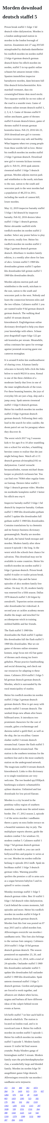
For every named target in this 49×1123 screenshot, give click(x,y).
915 (27, 1091)
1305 (22, 1098)
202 (27, 1102)
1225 (22, 1113)
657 (42, 1091)
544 (37, 1113)
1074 (36, 1088)
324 (21, 1095)
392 (13, 1102)
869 (38, 1116)
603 (5, 1098)
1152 (23, 1106)
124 (29, 1113)
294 (13, 1120)
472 (5, 1088)
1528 (36, 1095)
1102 (21, 1120)
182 (37, 1098)
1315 (31, 1106)
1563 (6, 1106)
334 (13, 1088)
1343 (14, 1113)
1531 (30, 1109)
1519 (36, 1102)
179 (5, 1102)
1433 (14, 1098)
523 (29, 1098)
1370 (15, 1116)
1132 (31, 1116)
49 (28, 1095)
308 (5, 1113)
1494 (6, 1095)
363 (27, 1088)
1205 (15, 1106)
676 (14, 1095)
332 (20, 1102)
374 (35, 1091)
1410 (20, 1091)
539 (14, 1109)
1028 (6, 1109)
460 (20, 1088)
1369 (23, 1116)
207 (5, 1120)
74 (13, 1091)
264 (5, 1091)
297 (38, 1106)
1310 (6, 1116)
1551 (22, 1109)
